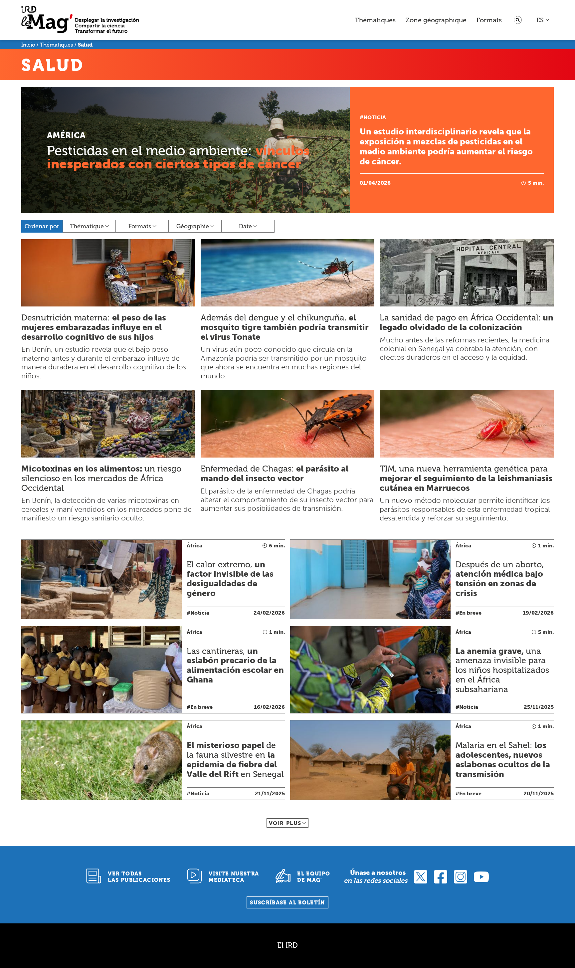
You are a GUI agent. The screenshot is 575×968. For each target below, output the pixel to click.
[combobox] (543, 20)
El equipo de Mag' (313, 877)
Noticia (374, 117)
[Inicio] (80, 20)
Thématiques (375, 20)
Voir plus (285, 823)
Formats (489, 20)
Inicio (28, 45)
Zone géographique (436, 20)
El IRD (287, 945)
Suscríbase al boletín (287, 902)
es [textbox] (540, 20)
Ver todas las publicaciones (139, 877)
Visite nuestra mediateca (234, 877)
